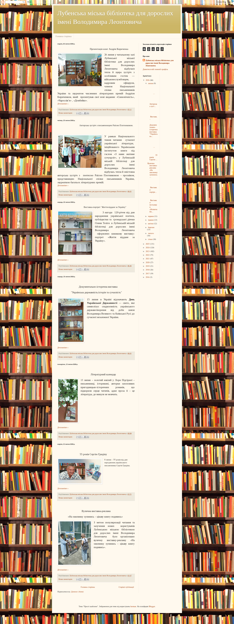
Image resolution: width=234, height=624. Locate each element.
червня (151, 216)
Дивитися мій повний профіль (155, 69)
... (152, 90)
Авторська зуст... (152, 101)
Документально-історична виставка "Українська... (152, 129)
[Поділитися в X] (82, 113)
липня (151, 83)
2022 (148, 255)
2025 (148, 244)
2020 (148, 262)
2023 (148, 251)
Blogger (152, 606)
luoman (133, 606)
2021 (148, 258)
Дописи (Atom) (77, 591)
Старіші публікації (126, 587)
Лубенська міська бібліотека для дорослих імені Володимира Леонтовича (159, 63)
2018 (148, 269)
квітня (151, 223)
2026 (148, 80)
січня (150, 239)
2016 (148, 277)
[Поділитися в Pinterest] (88, 113)
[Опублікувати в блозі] (80, 113)
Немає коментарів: (65, 113)
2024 (148, 247)
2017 (148, 273)
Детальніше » (62, 103)
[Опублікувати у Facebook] (85, 113)
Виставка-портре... (152, 186)
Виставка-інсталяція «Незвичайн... (152, 203)
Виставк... (152, 114)
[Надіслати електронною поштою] (77, 113)
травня (151, 220)
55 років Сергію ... (152, 155)
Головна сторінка (64, 36)
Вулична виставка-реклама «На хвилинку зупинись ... (152, 170)
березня (151, 227)
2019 (148, 266)
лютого (151, 233)
